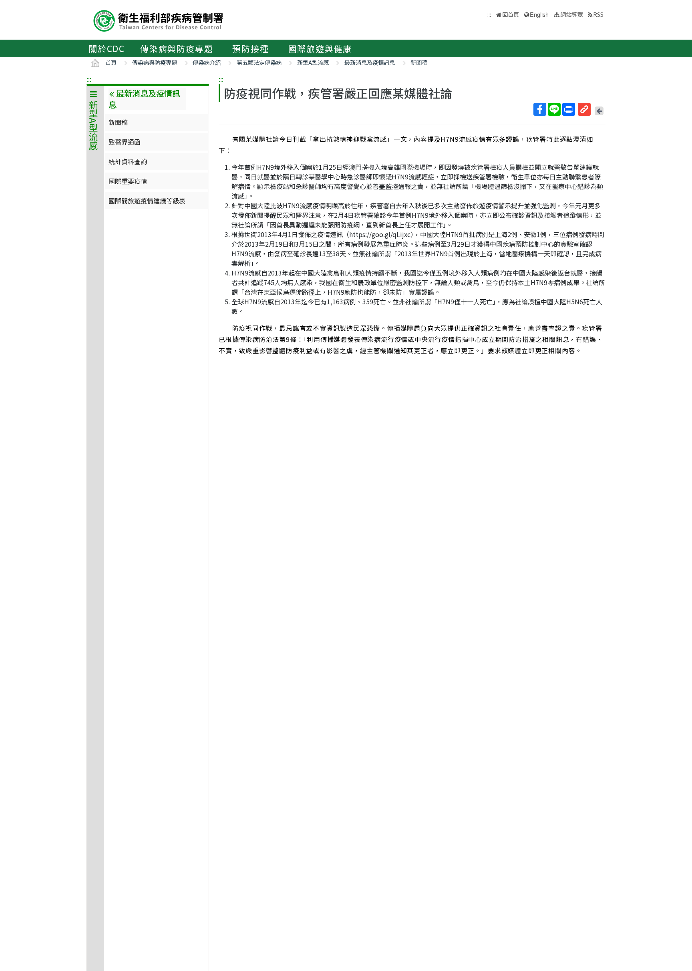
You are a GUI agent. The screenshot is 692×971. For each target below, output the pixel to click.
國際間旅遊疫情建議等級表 (147, 200)
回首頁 (510, 14)
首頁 (111, 62)
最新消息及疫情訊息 (369, 62)
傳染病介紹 (207, 62)
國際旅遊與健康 (320, 48)
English (539, 14)
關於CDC (107, 48)
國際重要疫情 (128, 181)
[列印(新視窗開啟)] (568, 109)
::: (88, 79)
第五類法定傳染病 (259, 62)
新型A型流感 (313, 62)
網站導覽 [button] (571, 14)
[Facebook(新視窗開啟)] (540, 109)
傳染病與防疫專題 (176, 48)
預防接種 (250, 48)
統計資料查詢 (128, 161)
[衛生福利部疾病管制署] (158, 19)
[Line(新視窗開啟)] (554, 109)
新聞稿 (418, 62)
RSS (598, 14)
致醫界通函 (125, 142)
